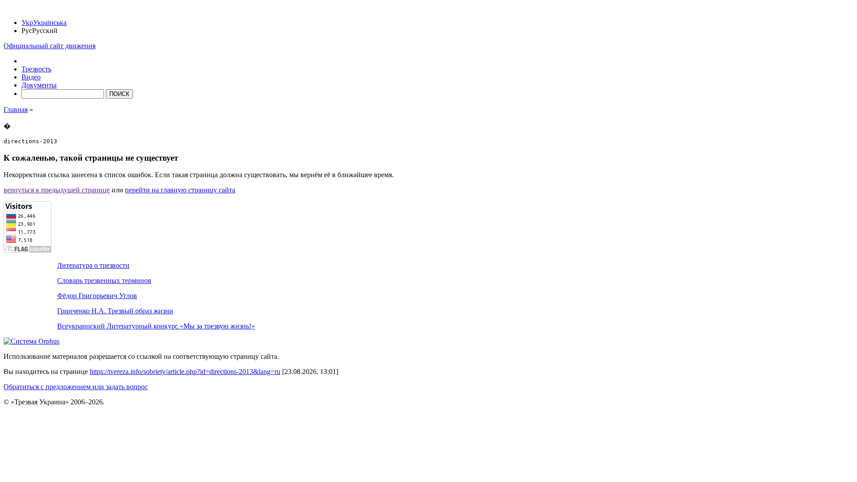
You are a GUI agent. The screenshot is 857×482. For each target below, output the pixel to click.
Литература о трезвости (93, 265)
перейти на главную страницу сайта (180, 190)
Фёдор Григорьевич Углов (97, 295)
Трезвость (36, 69)
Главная (16, 109)
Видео (31, 77)
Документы (39, 85)
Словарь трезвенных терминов (104, 280)
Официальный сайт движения (50, 46)
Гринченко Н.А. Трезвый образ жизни (115, 311)
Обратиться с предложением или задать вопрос (76, 387)
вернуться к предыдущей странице (57, 190)
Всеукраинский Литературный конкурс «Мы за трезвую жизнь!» (156, 326)
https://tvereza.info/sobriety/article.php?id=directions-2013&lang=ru (185, 371)
